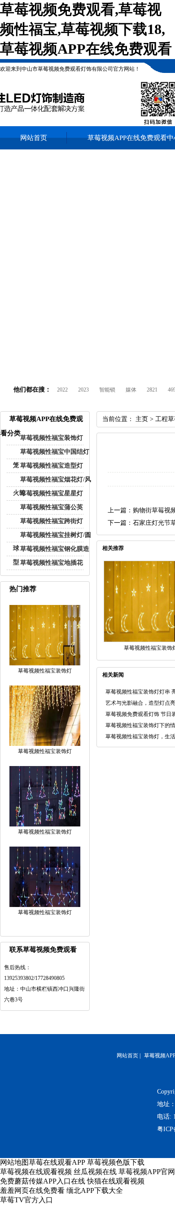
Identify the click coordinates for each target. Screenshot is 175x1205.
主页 (142, 419)
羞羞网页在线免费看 (32, 1190)
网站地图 (14, 1162)
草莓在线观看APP (57, 1162)
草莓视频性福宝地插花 (51, 562)
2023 (83, 390)
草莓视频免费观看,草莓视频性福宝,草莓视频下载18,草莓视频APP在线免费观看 (86, 29)
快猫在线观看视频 (115, 1181)
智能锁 (107, 390)
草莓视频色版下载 (115, 1162)
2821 (152, 390)
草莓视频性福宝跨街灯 (51, 521)
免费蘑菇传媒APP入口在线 (42, 1181)
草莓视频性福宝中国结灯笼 (51, 458)
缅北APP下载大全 (94, 1190)
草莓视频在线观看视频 (36, 1171)
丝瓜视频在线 (95, 1171)
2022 (62, 390)
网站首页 (33, 137)
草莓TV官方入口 (26, 1200)
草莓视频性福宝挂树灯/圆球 (52, 542)
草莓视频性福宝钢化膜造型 (51, 555)
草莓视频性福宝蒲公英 (51, 507)
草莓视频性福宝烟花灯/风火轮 (52, 486)
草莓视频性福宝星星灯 (51, 493)
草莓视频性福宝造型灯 (51, 465)
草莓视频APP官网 (146, 1171)
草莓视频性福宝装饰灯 (51, 437)
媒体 (131, 390)
